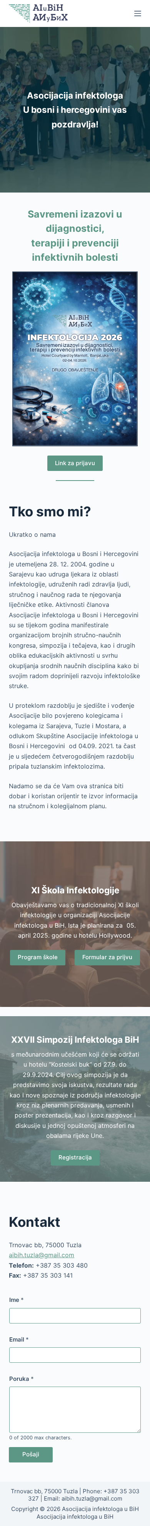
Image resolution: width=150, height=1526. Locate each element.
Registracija (75, 1157)
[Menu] (137, 13)
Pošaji (30, 1454)
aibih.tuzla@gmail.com (41, 1255)
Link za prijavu (75, 463)
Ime (16, 1299)
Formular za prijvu (107, 957)
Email (19, 1339)
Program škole (38, 957)
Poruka (21, 1378)
